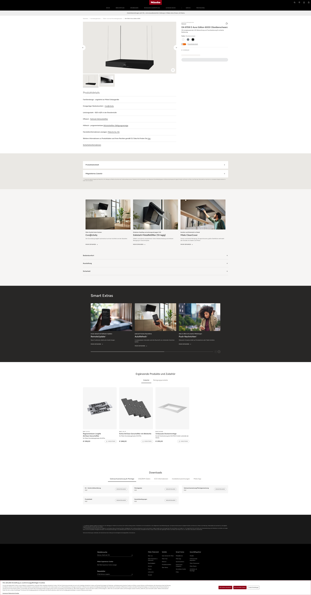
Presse (150, 569)
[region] (129, 48)
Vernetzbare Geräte (181, 569)
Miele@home (179, 555)
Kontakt (150, 575)
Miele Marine (193, 566)
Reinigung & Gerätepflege (152, 7)
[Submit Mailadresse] (132, 574)
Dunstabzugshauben (95, 18)
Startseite (85, 18)
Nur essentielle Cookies (240, 587)
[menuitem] (109, 8)
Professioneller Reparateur (193, 559)
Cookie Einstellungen (253, 587)
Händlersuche (102, 552)
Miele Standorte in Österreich (152, 559)
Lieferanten (151, 572)
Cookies (17, 593)
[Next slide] (176, 47)
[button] (183, 39)
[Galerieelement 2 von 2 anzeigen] (107, 80)
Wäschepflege (120, 7)
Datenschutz (12, 593)
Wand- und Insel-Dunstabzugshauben (112, 18)
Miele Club (164, 558)
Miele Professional (194, 563)
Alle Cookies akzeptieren (225, 587)
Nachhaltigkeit (151, 563)
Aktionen (164, 561)
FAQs (177, 572)
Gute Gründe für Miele (168, 555)
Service (188, 7)
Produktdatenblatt (193, 44)
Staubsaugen (134, 7)
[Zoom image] (173, 70)
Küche (108, 7)
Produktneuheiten (166, 564)
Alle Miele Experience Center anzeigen (107, 565)
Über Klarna (165, 567)
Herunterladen (121, 489)
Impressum (5, 593)
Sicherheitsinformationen (92, 145)
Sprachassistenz (180, 561)
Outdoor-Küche (171, 7)
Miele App (197, 479)
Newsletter (101, 571)
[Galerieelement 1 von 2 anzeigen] (90, 80)
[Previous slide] (83, 47)
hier (149, 138)
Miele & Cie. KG (114, 132)
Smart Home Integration (179, 565)
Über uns (150, 555)
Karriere (150, 566)
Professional (200, 7)
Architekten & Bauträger (193, 570)
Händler (192, 555)
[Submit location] (132, 555)
